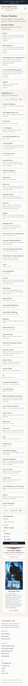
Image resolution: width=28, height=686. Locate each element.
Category (5, 525)
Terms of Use (4, 673)
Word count (6, 536)
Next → (21, 99)
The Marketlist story (6, 663)
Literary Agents (5, 636)
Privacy (3, 670)
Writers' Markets (5, 633)
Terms (20, 682)
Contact (3, 668)
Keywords (5, 519)
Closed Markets (5, 656)
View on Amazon (14, 610)
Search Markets (14, 543)
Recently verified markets (7, 646)
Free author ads (5, 665)
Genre (4, 530)
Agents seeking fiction (7, 651)
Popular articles (5, 653)
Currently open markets (7, 648)
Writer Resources (5, 639)
